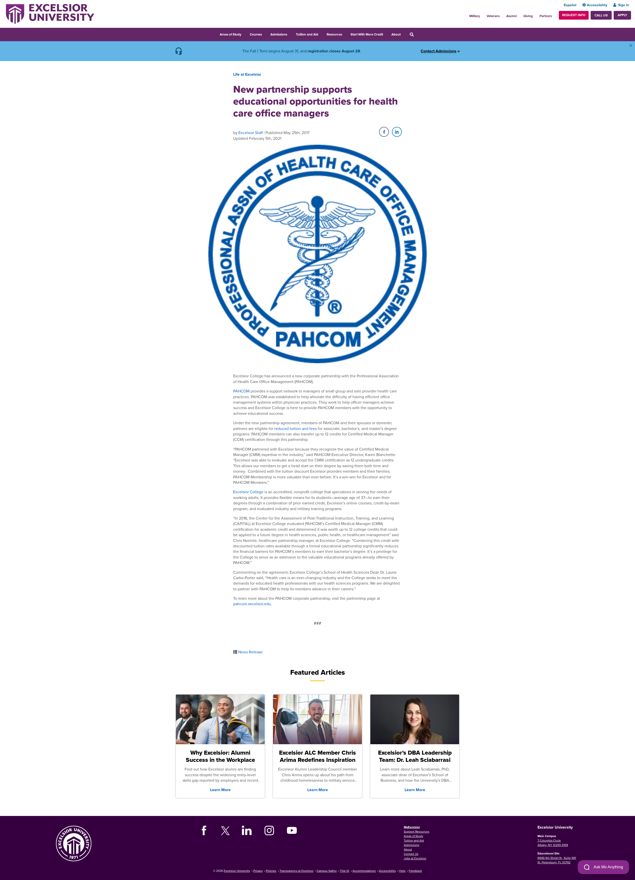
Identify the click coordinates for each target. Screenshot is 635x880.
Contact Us (411, 854)
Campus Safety (327, 871)
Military (474, 16)
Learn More (220, 790)
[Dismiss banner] (631, 45)
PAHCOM (241, 391)
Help (402, 871)
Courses (256, 34)
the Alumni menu (519, 14)
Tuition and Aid (307, 34)
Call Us (601, 15)
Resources (334, 34)
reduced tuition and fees (295, 428)
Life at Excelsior (247, 74)
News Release (250, 652)
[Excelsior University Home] (50, 13)
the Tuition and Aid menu (321, 34)
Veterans (493, 16)
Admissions (278, 34)
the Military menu (482, 14)
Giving (528, 16)
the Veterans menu (502, 14)
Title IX (344, 871)
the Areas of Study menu (244, 34)
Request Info (573, 15)
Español (570, 4)
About (396, 34)
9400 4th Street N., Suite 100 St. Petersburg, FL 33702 (557, 860)
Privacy (258, 871)
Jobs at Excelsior (415, 858)
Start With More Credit (366, 34)
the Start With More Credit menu (386, 34)
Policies (271, 871)
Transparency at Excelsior (297, 871)
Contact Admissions (438, 51)
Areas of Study (230, 34)
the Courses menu (265, 34)
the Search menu (418, 34)
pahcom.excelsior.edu (252, 603)
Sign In (623, 4)
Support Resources (416, 831)
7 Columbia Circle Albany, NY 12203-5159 (553, 842)
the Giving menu (535, 14)
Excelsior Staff (250, 132)
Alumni (511, 16)
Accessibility (597, 4)
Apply (622, 15)
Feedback (415, 871)
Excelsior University (237, 871)
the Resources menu (345, 34)
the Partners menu (554, 14)
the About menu (404, 34)
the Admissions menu (290, 34)
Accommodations (364, 871)
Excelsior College (248, 491)
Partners (546, 16)
